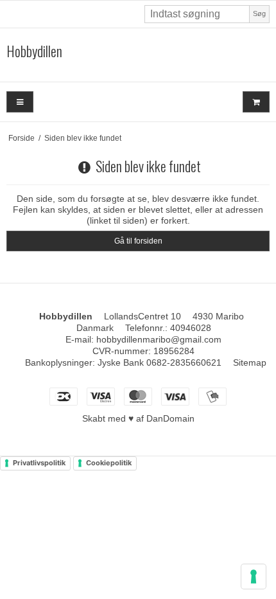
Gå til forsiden (138, 241)
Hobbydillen (34, 51)
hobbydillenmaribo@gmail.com (158, 339)
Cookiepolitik (109, 462)
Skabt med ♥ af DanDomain (138, 418)
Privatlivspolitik (39, 462)
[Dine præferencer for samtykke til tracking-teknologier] (253, 576)
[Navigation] (19, 101)
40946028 (190, 328)
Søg (259, 13)
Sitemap (249, 362)
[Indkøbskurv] (256, 101)
